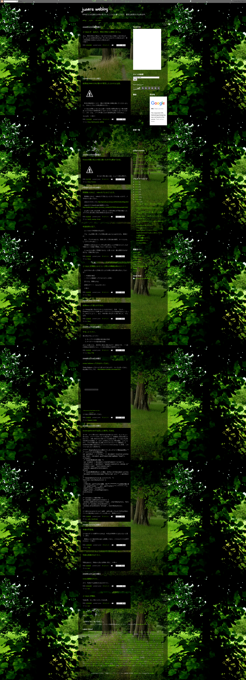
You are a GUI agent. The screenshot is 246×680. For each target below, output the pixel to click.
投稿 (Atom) (89, 615)
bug (161, 632)
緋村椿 (132, 663)
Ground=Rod (136, 638)
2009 (137, 197)
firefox (129, 636)
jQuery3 (125, 641)
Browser (153, 632)
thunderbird (116, 651)
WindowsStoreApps (136, 653)
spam (92, 651)
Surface (98, 651)
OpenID (126, 647)
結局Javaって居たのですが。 (94, 305)
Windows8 (116, 653)
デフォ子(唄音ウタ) (123, 655)
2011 (136, 192)
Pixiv (100, 649)
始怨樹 (156, 659)
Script (99, 219)
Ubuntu (138, 651)
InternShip (124, 640)
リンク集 (101, 657)
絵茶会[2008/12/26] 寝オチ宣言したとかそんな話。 (102, 83)
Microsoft (96, 645)
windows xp (101, 653)
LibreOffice (97, 643)
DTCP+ (86, 636)
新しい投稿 (87, 612)
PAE (149, 647)
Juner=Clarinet (140, 641)
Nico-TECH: (110, 647)
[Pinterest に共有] (125, 45)
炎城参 (115, 657)
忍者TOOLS (100, 663)
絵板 (146, 657)
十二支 (94, 661)
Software (86, 651)
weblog (84, 20)
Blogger (152, 673)
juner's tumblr (137, 254)
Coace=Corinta (101, 634)
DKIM (140, 634)
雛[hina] (133, 661)
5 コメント (105, 516)
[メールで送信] (117, 45)
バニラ (146, 655)
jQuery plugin (117, 641)
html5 (89, 219)
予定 (92, 353)
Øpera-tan (137, 647)
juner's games (137, 257)
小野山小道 (111, 661)
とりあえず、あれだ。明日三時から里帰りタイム (102, 32)
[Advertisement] (105, 63)
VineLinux (85, 653)
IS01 (136, 640)
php (84, 649)
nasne (103, 647)
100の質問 (98, 632)
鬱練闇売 (113, 665)
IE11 (101, 640)
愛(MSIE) (110, 657)
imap (117, 640)
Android (125, 632)
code (89, 519)
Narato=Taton (97, 647)
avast (136, 632)
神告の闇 (123, 661)
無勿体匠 (156, 663)
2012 (137, 189)
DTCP (155, 634)
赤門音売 (141, 661)
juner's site (136, 252)
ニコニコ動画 (139, 655)
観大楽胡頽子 (156, 657)
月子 (101, 659)
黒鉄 (144, 659)
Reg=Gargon (112, 649)
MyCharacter (95, 122)
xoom (150, 653)
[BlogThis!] (119, 45)
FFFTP (123, 636)
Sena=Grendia (142, 649)
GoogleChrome (105, 638)
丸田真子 (91, 659)
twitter (95, 420)
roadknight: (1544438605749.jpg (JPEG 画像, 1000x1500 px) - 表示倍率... (147, 172)
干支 (150, 657)
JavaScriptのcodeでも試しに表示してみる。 (99, 430)
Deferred (124, 634)
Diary (89, 259)
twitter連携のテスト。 (91, 579)
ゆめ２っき (94, 657)
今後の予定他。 (89, 529)
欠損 (97, 659)
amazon (119, 632)
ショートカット (106, 655)
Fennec (93, 182)
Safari (129, 649)
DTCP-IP (161, 634)
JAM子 (87, 641)
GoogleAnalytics (86, 638)
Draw (89, 122)
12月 (138, 201)
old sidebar (98, 20)
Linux (103, 643)
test (89, 568)
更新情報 (133, 659)
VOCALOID (93, 653)
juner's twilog (137, 261)
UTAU (152, 651)
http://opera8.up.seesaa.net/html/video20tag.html (113, 202)
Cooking (113, 634)
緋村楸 (143, 663)
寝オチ (117, 661)
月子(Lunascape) (108, 659)
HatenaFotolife (144, 638)
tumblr (127, 651)
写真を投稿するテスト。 (92, 555)
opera (131, 647)
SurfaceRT (104, 651)
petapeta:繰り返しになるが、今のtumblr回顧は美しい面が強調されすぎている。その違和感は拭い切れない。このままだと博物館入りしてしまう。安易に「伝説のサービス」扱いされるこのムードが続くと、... (148, 159)
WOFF (145, 653)
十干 (89, 661)
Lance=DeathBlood (88, 643)
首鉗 (85, 661)
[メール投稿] (112, 45)
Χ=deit (144, 665)
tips (122, 651)
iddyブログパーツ (89, 640)
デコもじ (114, 655)
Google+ (159, 636)
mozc (154, 645)
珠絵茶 (135, 268)
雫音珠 (161, 659)
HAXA (151, 638)
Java (93, 641)
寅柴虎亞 (87, 663)
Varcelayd (159, 651)
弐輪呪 (93, 663)
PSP (106, 649)
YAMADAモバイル (158, 653)
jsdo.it (131, 641)
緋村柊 (137, 663)
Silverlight (161, 649)
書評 (105, 661)
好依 (117, 659)
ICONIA (161, 638)
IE (96, 640)
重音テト (100, 661)
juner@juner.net (141, 624)
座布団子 (150, 659)
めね (88, 657)
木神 (162, 663)
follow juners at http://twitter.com (90, 410)
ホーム (110, 612)
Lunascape (110, 643)
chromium (85, 634)
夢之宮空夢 (149, 663)
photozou (159, 647)
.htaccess (85, 632)
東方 (159, 661)
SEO (149, 649)
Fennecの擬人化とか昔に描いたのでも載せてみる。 (102, 159)
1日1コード (106, 632)
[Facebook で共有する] (123, 45)
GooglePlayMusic (115, 638)
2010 (137, 194)
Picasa (90, 649)
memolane (85, 645)
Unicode (146, 651)
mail (128, 643)
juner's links (136, 264)
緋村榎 (127, 663)
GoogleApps (95, 638)
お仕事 (93, 655)
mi (90, 645)
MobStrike (146, 645)
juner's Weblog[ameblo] (140, 266)
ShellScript (154, 649)
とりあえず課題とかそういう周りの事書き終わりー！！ (104, 266)
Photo (135, 153)
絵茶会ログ (136, 271)
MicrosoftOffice (105, 645)
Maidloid (122, 643)
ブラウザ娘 (154, 655)
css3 (118, 634)
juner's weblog (145, 278)
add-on (113, 632)
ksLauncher (158, 641)
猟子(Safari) (96, 665)
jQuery (109, 641)
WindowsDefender (126, 653)
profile (91, 20)
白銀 (114, 663)
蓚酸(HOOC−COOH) (125, 665)
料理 (90, 665)
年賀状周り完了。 (90, 226)
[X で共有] (121, 45)
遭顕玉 (148, 661)
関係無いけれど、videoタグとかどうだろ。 (99, 192)
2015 (137, 182)
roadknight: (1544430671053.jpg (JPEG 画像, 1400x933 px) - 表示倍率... (147, 169)
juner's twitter (137, 259)
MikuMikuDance (131, 645)
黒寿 (140, 659)
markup (94, 219)
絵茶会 (102, 122)
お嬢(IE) (99, 655)
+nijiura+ (92, 632)
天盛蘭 (154, 661)
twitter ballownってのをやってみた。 (97, 363)
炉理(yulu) (105, 665)
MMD (138, 645)
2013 (137, 187)
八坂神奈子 (120, 663)
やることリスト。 (90, 332)
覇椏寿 (107, 663)
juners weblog (95, 9)
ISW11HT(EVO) (148, 640)
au (132, 632)
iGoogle (106, 640)
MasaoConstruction (141, 643)
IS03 (141, 640)
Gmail (146, 636)
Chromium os (93, 634)
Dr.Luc (145, 634)
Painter (153, 647)
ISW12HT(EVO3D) (159, 640)
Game (140, 636)
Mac (117, 643)
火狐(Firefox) (126, 657)
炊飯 (128, 661)
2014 (137, 184)
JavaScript (94, 519)
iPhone (131, 640)
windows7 (109, 653)
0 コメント (106, 45)
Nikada (136, 673)
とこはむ (132, 655)
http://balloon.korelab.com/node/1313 (109, 369)
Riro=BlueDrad (121, 649)
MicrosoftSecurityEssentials (117, 645)
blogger (141, 632)
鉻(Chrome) (138, 665)
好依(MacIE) (123, 659)
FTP (136, 636)
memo (160, 643)
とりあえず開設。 (90, 596)
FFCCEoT (116, 636)
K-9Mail (151, 641)
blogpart (90, 420)
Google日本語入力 (126, 638)
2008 (137, 199)
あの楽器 (86, 655)
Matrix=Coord (152, 643)
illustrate (112, 640)
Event (104, 636)
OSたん (144, 647)
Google (152, 636)
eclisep (98, 636)
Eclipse (92, 636)
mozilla (159, 645)
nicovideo (118, 647)
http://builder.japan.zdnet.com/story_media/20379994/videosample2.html (105, 207)
